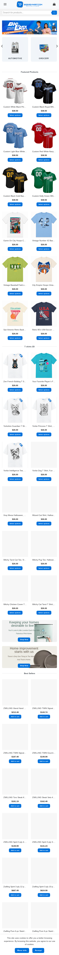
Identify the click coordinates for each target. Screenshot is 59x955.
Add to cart (15, 716)
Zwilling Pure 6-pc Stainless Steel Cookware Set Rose (15, 931)
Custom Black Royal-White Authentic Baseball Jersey (44, 107)
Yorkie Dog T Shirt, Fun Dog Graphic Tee (44, 471)
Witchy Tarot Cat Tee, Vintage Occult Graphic (15, 560)
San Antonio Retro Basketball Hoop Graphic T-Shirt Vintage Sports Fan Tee (15, 330)
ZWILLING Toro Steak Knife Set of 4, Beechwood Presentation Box (15, 797)
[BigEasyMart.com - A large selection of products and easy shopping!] (29, 4)
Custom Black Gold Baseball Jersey (15, 196)
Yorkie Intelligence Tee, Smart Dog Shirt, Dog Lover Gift (15, 471)
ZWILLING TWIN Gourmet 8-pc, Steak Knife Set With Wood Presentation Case (44, 753)
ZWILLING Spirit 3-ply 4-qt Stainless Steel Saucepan (15, 842)
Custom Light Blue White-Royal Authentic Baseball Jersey (15, 151)
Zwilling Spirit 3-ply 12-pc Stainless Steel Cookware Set (15, 887)
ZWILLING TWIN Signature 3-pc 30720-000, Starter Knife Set (15, 753)
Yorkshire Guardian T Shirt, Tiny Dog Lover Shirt (15, 426)
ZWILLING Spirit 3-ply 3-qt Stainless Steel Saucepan (44, 842)
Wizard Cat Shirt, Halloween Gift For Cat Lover (44, 515)
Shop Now (24, 639)
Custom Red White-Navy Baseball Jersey (44, 151)
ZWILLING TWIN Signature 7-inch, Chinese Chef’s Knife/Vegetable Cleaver (44, 708)
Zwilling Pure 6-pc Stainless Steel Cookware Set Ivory (44, 931)
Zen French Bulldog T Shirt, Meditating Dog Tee (15, 381)
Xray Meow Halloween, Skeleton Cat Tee (15, 515)
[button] (5, 4)
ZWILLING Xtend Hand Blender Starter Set (15, 708)
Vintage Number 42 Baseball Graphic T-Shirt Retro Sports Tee (44, 241)
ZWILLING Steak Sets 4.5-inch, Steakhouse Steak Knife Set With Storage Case (44, 797)
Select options (15, 115)
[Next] (56, 51)
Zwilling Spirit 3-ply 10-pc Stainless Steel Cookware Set (44, 887)
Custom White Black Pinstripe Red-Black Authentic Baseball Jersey (15, 107)
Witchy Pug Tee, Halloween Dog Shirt (44, 560)
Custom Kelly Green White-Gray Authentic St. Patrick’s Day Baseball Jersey (44, 196)
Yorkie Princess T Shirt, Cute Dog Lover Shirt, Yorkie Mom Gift (44, 426)
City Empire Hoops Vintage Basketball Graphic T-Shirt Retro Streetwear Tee (44, 285)
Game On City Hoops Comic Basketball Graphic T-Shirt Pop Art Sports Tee (15, 241)
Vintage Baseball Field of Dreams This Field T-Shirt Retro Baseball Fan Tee (15, 285)
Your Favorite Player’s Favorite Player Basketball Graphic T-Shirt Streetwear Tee (44, 381)
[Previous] (2, 51)
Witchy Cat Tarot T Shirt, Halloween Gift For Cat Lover (44, 604)
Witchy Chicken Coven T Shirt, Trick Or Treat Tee (15, 604)
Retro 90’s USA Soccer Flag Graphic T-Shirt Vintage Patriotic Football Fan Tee (44, 330)
